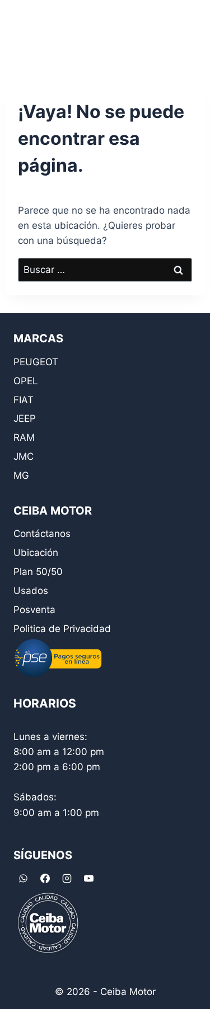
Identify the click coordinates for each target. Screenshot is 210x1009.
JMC (23, 456)
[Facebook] (44, 878)
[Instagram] (66, 878)
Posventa (34, 609)
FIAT (23, 400)
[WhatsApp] (22, 878)
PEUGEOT (35, 361)
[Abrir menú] (186, 33)
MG (21, 475)
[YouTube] (88, 878)
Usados (30, 590)
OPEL (25, 380)
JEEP (24, 418)
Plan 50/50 (38, 571)
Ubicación (35, 552)
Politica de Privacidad (62, 628)
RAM (24, 437)
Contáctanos (42, 533)
